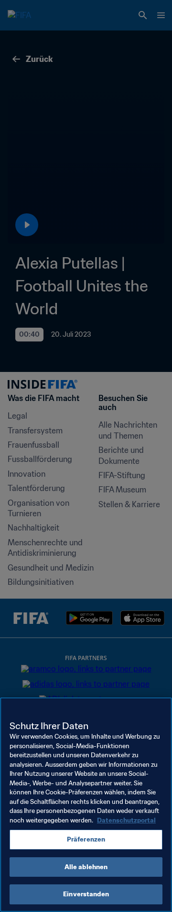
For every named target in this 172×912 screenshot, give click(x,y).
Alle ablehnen (86, 867)
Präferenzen (86, 839)
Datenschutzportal (126, 820)
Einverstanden (86, 894)
